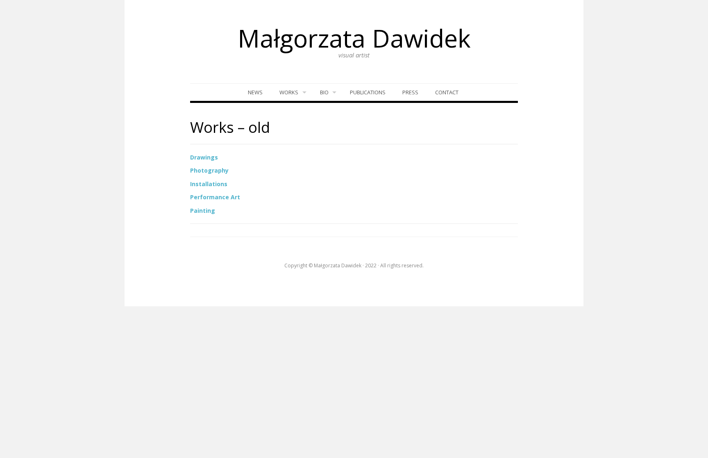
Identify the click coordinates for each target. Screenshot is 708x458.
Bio (324, 92)
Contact (446, 92)
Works (288, 92)
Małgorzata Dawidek (354, 38)
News (255, 92)
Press (410, 92)
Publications (368, 92)
